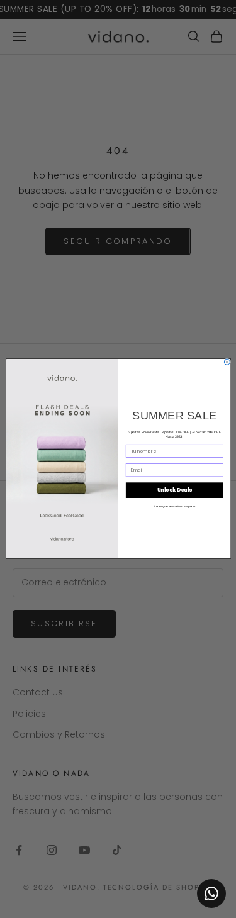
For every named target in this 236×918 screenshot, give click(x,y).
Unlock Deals (174, 490)
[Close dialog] (227, 362)
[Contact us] (211, 893)
